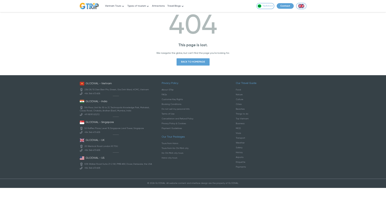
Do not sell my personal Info (176, 109)
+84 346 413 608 (92, 94)
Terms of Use (168, 114)
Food (238, 90)
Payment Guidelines (172, 128)
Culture (239, 99)
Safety (239, 148)
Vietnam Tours (113, 6)
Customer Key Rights (172, 99)
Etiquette (240, 162)
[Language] (301, 6)
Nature (239, 95)
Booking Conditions (171, 104)
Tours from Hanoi (170, 143)
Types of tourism (136, 6)
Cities (239, 104)
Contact (285, 6)
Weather (240, 143)
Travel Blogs (174, 6)
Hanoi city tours (169, 158)
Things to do (242, 114)
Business (240, 124)
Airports (240, 157)
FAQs (164, 95)
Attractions (158, 6)
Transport (240, 138)
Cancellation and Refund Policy (177, 119)
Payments (241, 167)
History (239, 152)
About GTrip (168, 90)
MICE (238, 128)
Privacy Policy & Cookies (174, 124)
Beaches (240, 109)
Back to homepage (193, 62)
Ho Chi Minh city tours (172, 153)
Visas (238, 133)
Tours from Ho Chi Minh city (175, 148)
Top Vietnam (242, 119)
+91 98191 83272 (92, 114)
